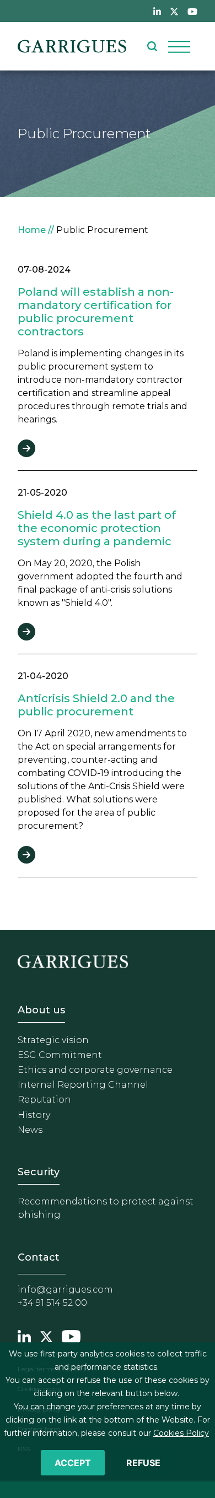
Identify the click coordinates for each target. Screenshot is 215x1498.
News (30, 1130)
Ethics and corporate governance (95, 1070)
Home (32, 230)
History (34, 1115)
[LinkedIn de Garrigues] (157, 11)
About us (41, 1010)
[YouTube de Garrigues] (192, 11)
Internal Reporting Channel (83, 1084)
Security (39, 1172)
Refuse (143, 1462)
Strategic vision (53, 1040)
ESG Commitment (60, 1055)
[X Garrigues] (46, 1335)
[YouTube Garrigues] (71, 1335)
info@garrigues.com (65, 1289)
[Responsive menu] (179, 46)
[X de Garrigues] (174, 11)
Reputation (44, 1099)
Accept (73, 1462)
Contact (39, 1257)
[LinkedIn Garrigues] (24, 1335)
